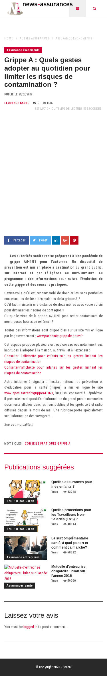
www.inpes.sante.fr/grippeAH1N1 (28, 393)
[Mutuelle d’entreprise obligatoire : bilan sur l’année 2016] (25, 577)
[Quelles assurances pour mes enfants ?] (25, 492)
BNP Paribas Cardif (21, 501)
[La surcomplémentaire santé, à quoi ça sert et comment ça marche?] (25, 548)
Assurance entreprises (23, 557)
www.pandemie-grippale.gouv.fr (60, 336)
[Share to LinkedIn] (56, 240)
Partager (19, 240)
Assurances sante (20, 585)
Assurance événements (74, 38)
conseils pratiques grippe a (47, 443)
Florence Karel (16, 103)
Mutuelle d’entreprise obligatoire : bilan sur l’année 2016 (68, 571)
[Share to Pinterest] (74, 240)
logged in (30, 627)
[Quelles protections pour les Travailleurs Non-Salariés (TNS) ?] (25, 520)
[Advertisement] (53, 173)
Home (8, 38)
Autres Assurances (34, 38)
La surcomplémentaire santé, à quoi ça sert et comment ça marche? (69, 542)
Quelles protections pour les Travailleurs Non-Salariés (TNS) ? (71, 514)
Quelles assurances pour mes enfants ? (71, 484)
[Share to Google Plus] (65, 240)
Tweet (42, 240)
